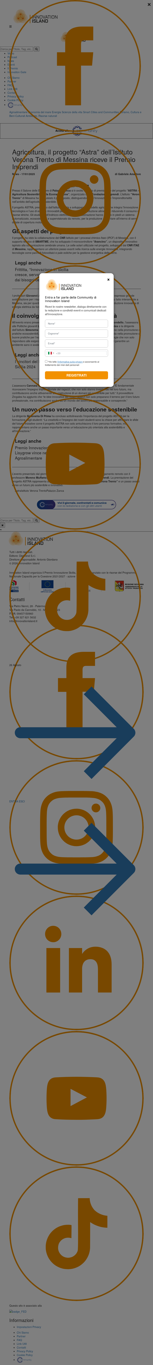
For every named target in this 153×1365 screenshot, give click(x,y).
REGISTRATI (76, 375)
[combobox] (53, 353)
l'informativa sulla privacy (70, 361)
